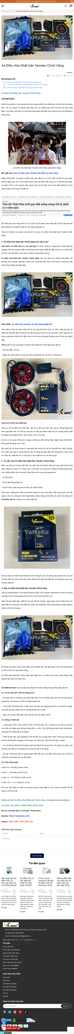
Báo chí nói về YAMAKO (11, 965)
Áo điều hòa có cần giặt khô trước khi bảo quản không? (27, 881)
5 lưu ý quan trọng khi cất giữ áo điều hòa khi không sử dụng (45, 881)
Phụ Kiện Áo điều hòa (10, 959)
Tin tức (5, 993)
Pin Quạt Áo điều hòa (10, 956)
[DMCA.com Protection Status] (6, 1033)
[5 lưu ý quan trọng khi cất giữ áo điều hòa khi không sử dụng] (46, 871)
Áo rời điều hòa (8, 947)
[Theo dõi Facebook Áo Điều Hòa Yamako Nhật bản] (5, 1012)
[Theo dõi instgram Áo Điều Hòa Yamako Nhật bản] (15, 1012)
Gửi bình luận (37, 856)
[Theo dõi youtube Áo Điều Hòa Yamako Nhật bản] (20, 1012)
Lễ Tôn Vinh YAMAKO (10, 969)
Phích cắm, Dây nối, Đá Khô (12, 962)
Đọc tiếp (4, 907)
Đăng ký (66, 1006)
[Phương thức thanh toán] (14, 1026)
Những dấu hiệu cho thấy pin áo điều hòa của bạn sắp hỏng (64, 881)
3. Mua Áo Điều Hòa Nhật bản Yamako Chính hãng (24, 88)
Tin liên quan (37, 863)
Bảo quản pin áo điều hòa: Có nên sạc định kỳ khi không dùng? (9, 881)
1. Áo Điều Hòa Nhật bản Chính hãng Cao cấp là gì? (22, 82)
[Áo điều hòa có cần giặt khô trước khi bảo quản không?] (28, 871)
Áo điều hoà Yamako (10, 984)
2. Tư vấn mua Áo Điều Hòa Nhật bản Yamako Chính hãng (26, 84)
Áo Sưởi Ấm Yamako (9, 987)
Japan (35, 940)
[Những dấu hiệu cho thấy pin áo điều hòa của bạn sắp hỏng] (65, 871)
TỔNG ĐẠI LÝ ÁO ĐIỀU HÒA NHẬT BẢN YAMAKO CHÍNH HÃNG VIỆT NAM (36, 1)
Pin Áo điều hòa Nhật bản (11, 950)
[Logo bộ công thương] (18, 1019)
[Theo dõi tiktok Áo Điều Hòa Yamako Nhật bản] (26, 1012)
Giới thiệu (6, 980)
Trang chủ (6, 977)
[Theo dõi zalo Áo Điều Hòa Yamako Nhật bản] (10, 1012)
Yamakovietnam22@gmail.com (20, 936)
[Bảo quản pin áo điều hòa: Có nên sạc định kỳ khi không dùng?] (9, 871)
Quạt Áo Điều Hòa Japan (11, 953)
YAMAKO (20, 940)
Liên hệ (5, 996)
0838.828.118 (19, 933)
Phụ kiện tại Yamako (10, 990)
